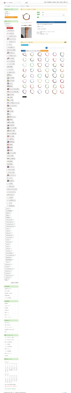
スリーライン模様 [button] (12, 152)
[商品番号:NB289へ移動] (62, 54)
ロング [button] (10, 44)
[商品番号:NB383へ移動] (55, 81)
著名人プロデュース (8, 353)
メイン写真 (23, 50)
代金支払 (54, 2)
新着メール (7, 312)
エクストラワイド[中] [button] (13, 188)
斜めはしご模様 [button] (12, 130)
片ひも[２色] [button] (11, 94)
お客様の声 (7, 310)
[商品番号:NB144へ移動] (47, 91)
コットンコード (9, 237)
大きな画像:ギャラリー (44, 50)
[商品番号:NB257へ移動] (32, 54)
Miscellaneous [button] (11, 205)
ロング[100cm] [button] (11, 61)
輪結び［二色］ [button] (12, 72)
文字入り (8, 212)
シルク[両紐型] (9, 210)
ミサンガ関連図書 (8, 351)
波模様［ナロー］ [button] (12, 116)
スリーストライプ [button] (12, 38)
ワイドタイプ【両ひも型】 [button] (14, 91)
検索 (26, 2)
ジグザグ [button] (10, 83)
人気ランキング (7, 305)
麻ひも (7, 215)
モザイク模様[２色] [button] (12, 133)
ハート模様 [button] (11, 99)
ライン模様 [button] (11, 155)
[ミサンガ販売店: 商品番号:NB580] (28, 16)
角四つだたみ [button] (11, 186)
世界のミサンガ (7, 348)
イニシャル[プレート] (10, 255)
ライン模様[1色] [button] (12, 158)
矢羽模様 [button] (10, 144)
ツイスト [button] (10, 177)
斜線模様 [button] (10, 150)
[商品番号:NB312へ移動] (62, 91)
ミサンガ (12, 6)
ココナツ (8, 248)
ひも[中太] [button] (11, 197)
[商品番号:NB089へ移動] (32, 91)
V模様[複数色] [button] (11, 141)
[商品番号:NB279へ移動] (55, 70)
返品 (58, 2)
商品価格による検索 (8, 293)
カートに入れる (51, 22)
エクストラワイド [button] (12, 191)
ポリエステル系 (9, 252)
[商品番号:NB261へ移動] (25, 91)
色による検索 (7, 290)
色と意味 (6, 355)
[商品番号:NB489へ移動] (55, 59)
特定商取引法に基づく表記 (9, 329)
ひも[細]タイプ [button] (11, 47)
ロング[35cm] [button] (11, 58)
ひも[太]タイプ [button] (11, 52)
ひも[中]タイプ (22, 6)
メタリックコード (9, 221)
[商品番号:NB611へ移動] (25, 54)
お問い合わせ (7, 322)
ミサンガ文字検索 (8, 297)
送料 (45, 2)
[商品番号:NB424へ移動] (32, 81)
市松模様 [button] (10, 161)
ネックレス (7, 273)
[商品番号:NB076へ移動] (40, 81)
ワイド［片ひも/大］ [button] (12, 105)
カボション (8, 232)
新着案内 (6, 303)
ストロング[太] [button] (11, 169)
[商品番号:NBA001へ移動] (62, 81)
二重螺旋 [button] (10, 66)
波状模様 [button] (10, 119)
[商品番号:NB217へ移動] (47, 65)
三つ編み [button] (10, 183)
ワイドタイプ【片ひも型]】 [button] (14, 88)
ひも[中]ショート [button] (12, 41)
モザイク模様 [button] (11, 136)
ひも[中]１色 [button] (11, 30)
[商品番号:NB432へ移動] (32, 75)
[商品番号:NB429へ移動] (55, 65)
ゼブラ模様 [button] (11, 111)
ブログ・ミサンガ (8, 317)
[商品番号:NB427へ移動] (47, 75)
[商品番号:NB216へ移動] (25, 59)
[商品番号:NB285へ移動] (25, 86)
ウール (7, 239)
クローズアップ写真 (33, 50)
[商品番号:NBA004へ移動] (25, 70)
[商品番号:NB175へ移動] (55, 86)
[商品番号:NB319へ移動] (62, 75)
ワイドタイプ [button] (11, 166)
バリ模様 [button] (10, 97)
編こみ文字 (8, 257)
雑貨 (6, 279)
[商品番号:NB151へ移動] (47, 59)
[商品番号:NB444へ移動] (40, 59)
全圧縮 (13, 282)
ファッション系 (9, 219)
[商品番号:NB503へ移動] (55, 54)
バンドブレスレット (9, 268)
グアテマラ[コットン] (10, 226)
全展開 (17, 282)
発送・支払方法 (7, 324)
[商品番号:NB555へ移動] (40, 86)
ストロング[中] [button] (11, 172)
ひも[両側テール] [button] (12, 200)
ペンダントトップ (9, 275)
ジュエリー (8, 250)
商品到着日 (49, 2)
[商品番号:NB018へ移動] (55, 91)
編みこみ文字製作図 (8, 341)
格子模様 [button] (10, 163)
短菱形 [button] (10, 108)
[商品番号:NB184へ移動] (47, 81)
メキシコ (8, 230)
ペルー (7, 228)
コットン (17, 6)
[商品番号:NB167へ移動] (32, 65)
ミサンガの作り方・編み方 (9, 337)
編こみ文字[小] (9, 259)
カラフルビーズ (9, 235)
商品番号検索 (7, 295)
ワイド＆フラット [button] (12, 175)
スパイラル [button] (11, 69)
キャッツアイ (8, 241)
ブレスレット (8, 264)
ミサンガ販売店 (9, 2)
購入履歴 (6, 307)
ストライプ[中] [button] (11, 63)
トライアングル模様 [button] (12, 127)
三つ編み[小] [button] (11, 180)
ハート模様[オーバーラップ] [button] (14, 102)
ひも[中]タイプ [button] (9, 28)
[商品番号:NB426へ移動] (25, 65)
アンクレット (8, 270)
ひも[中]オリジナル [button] (12, 35)
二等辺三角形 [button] (11, 125)
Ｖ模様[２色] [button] (11, 138)
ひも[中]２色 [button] (11, 33)
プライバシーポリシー (9, 327)
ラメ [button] (10, 113)
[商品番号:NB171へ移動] (40, 75)
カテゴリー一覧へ (25, 44)
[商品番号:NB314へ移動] (40, 54)
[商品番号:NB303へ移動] (32, 86)
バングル (7, 266)
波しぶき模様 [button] (11, 122)
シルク (7, 208)
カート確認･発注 (11, 17)
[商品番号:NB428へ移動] (62, 70)
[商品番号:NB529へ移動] (32, 70)
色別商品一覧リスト (8, 288)
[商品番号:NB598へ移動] (62, 65)
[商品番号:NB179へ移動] (62, 59)
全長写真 (27, 50)
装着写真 (38, 50)
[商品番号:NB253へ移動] (47, 54)
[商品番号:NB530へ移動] (40, 70)
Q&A (5, 331)
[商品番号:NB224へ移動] (47, 70)
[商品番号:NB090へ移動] (40, 65)
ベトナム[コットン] (9, 224)
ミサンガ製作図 (7, 344)
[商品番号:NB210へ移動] (25, 81)
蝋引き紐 (8, 217)
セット (7, 261)
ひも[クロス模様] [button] (12, 49)
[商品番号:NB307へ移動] (62, 86)
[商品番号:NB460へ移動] (25, 75)
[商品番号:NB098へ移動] (55, 75)
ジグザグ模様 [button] (11, 77)
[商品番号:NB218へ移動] (40, 91)
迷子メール (7, 314)
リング (7, 244)
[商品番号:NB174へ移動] (47, 86)
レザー (7, 246)
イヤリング (7, 277)
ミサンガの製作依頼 (8, 346)
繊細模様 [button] (10, 86)
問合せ (61, 2)
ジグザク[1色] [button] (11, 80)
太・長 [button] (10, 202)
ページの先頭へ (64, 392)
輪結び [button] (10, 74)
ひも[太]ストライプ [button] (12, 55)
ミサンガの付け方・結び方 (9, 339)
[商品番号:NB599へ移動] (32, 59)
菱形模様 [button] (10, 147)
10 (63, 47)
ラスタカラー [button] (11, 194)
